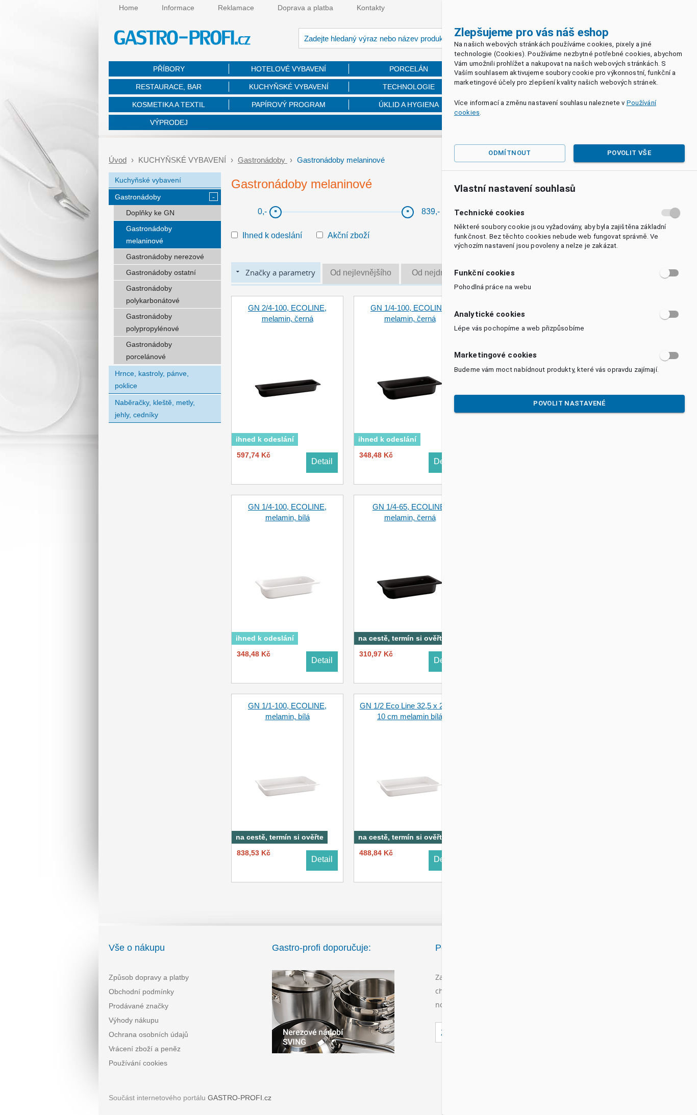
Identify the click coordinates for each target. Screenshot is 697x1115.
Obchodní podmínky (141, 991)
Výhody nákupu (134, 1020)
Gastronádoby (262, 160)
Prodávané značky (138, 1006)
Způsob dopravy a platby (149, 977)
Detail (322, 461)
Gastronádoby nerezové (165, 256)
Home (128, 8)
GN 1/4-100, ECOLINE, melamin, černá (409, 313)
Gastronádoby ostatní (161, 272)
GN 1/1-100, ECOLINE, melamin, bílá (287, 711)
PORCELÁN (408, 69)
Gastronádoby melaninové (149, 234)
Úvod (118, 160)
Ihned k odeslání (272, 235)
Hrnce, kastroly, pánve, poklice (152, 379)
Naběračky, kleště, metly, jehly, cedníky (155, 408)
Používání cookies (138, 1063)
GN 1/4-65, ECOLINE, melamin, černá (409, 512)
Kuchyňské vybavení (148, 180)
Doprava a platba (305, 8)
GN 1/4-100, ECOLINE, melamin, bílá (287, 512)
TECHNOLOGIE (409, 87)
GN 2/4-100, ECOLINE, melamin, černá (287, 313)
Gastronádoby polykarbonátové (153, 294)
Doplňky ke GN (150, 213)
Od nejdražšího (439, 272)
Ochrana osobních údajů (148, 1034)
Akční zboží (348, 235)
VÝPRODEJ (169, 122)
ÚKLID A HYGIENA (409, 104)
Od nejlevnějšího (360, 272)
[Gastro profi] (183, 39)
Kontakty (371, 8)
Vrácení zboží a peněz (145, 1049)
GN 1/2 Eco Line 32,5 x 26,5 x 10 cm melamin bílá (410, 711)
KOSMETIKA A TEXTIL (168, 104)
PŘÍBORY (169, 69)
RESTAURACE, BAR (169, 87)
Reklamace (236, 8)
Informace (178, 8)
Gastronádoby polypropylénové (152, 322)
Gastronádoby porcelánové (149, 350)
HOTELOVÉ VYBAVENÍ (288, 69)
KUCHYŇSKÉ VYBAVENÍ (289, 87)
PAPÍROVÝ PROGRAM (289, 104)
